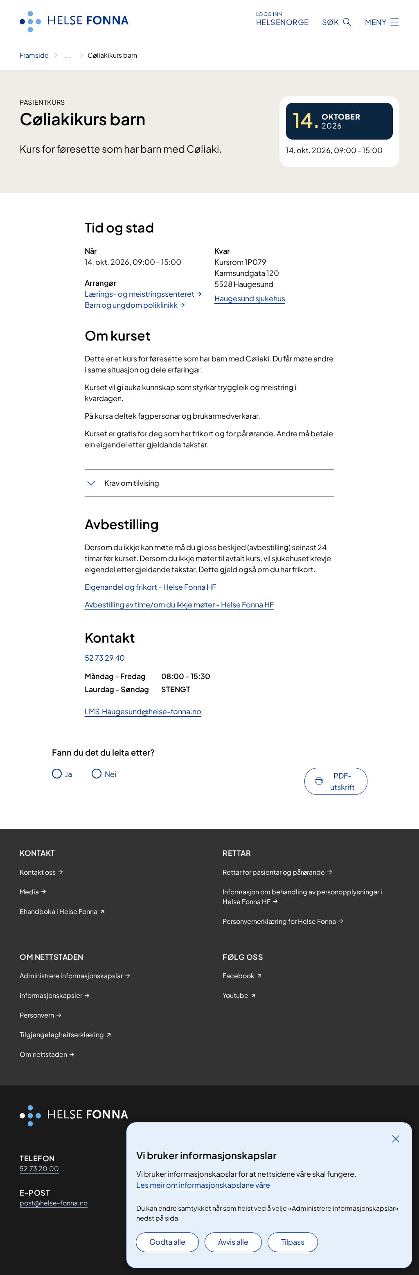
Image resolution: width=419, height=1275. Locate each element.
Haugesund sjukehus (249, 298)
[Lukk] (395, 1138)
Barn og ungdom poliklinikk (131, 304)
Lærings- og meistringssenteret (139, 293)
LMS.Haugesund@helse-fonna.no (143, 711)
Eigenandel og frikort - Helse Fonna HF (150, 586)
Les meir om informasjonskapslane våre (203, 1184)
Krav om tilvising (131, 482)
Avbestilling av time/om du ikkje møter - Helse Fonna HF (179, 604)
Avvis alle (233, 1241)
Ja (68, 774)
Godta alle (167, 1241)
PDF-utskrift (342, 781)
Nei (110, 774)
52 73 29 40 (105, 657)
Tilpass (292, 1241)
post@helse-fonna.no (54, 1202)
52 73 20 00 (39, 1168)
